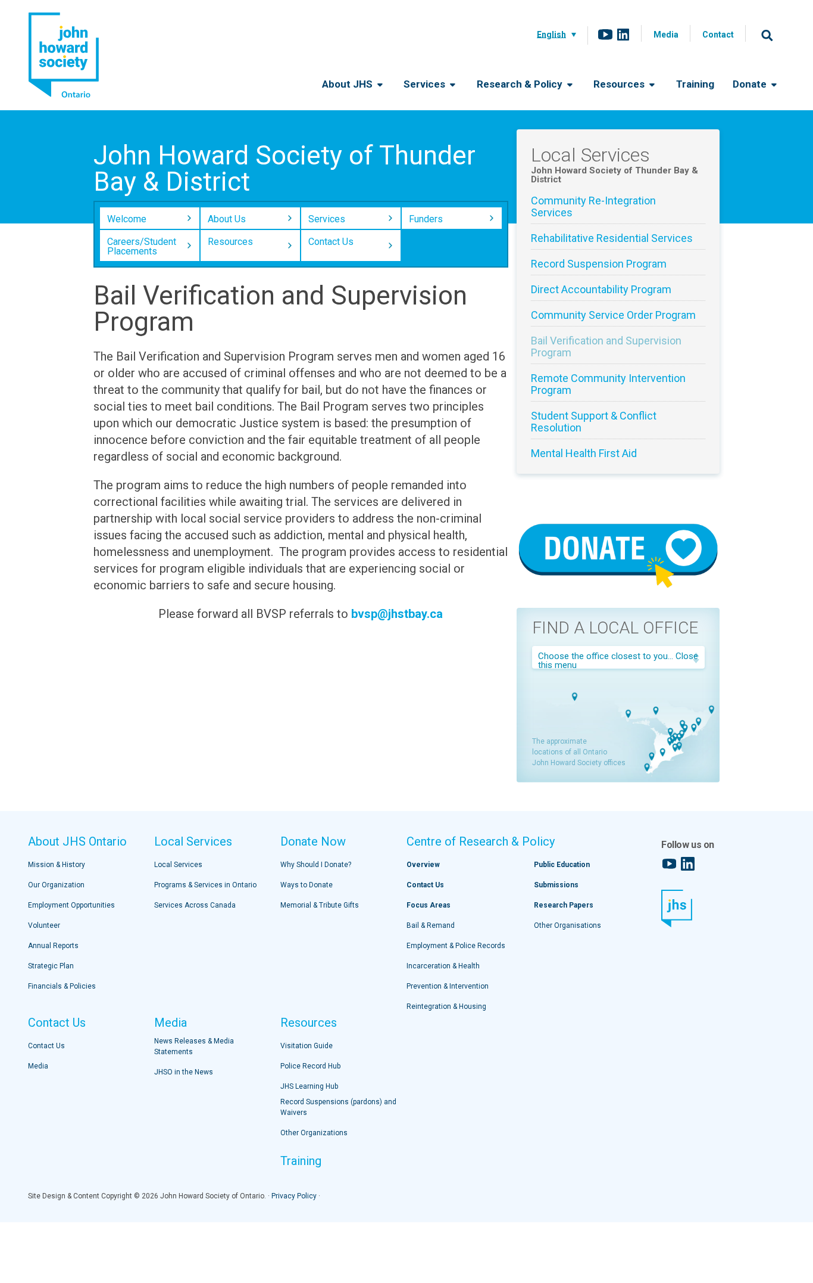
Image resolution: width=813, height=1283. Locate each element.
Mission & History (56, 864)
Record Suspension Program (599, 264)
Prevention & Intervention (447, 986)
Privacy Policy (294, 1196)
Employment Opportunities (71, 905)
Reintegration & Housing (446, 1006)
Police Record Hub (310, 1066)
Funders (426, 219)
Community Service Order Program (613, 315)
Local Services (193, 841)
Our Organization (56, 885)
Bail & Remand (430, 925)
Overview (423, 864)
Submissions (556, 885)
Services (426, 84)
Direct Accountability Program (601, 290)
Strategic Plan (51, 966)
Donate (751, 84)
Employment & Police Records (455, 946)
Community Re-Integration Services (593, 207)
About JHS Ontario (77, 841)
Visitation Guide (306, 1046)
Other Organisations (567, 925)
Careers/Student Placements (141, 246)
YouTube (605, 35)
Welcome (126, 219)
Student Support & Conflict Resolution (593, 422)
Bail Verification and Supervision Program (606, 347)
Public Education (562, 864)
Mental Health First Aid (584, 453)
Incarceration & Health (443, 966)
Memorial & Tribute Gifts (319, 905)
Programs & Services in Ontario (205, 885)
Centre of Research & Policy (480, 841)
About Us (227, 219)
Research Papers (563, 905)
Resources (620, 84)
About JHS (348, 84)
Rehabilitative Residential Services (612, 238)
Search (767, 35)
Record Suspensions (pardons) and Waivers (338, 1107)
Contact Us (331, 241)
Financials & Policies (62, 986)
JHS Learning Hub (309, 1086)
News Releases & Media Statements (194, 1046)
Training (695, 84)
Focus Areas (428, 905)
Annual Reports (53, 946)
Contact (718, 34)
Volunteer (44, 925)
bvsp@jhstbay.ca (397, 614)
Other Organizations (314, 1133)
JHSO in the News (183, 1072)
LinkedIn (623, 35)
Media (665, 34)
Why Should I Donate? (315, 864)
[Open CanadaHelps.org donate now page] (618, 589)
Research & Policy (521, 84)
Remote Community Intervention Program (608, 384)
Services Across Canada (195, 905)
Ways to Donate (306, 885)
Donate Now (313, 841)
